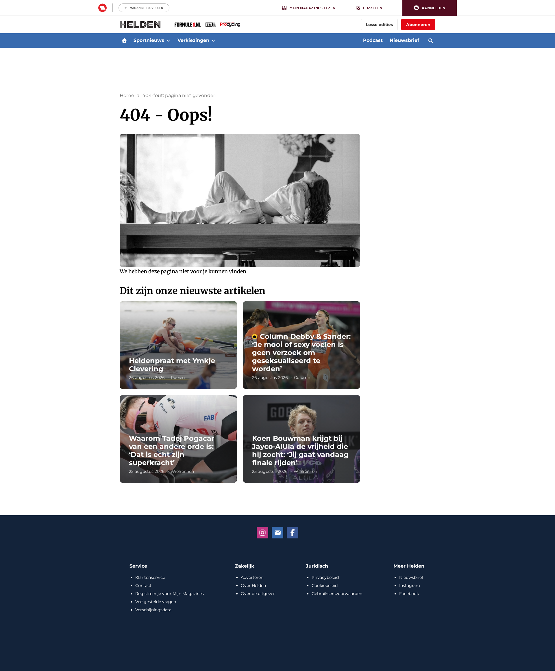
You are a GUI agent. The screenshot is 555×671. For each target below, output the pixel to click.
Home (127, 95)
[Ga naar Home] (124, 40)
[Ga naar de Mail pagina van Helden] (277, 532)
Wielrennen (182, 471)
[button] (429, 8)
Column (302, 377)
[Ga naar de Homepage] (140, 24)
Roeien (178, 377)
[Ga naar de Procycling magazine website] (230, 25)
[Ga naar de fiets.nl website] (211, 25)
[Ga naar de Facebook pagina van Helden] (292, 532)
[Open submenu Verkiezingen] (213, 40)
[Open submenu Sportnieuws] (168, 40)
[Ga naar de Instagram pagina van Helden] (262, 532)
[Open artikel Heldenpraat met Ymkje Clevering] (178, 345)
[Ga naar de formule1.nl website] (188, 25)
